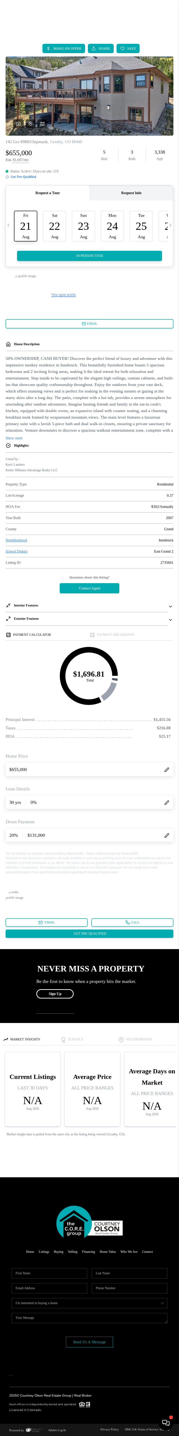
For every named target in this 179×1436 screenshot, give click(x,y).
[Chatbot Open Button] (165, 1422)
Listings (44, 1251)
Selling (72, 1251)
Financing (88, 1251)
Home (30, 1251)
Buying (58, 1251)
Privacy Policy (109, 1429)
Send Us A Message (89, 1342)
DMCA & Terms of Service (141, 1429)
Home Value (108, 1251)
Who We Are (129, 1251)
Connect (147, 1251)
